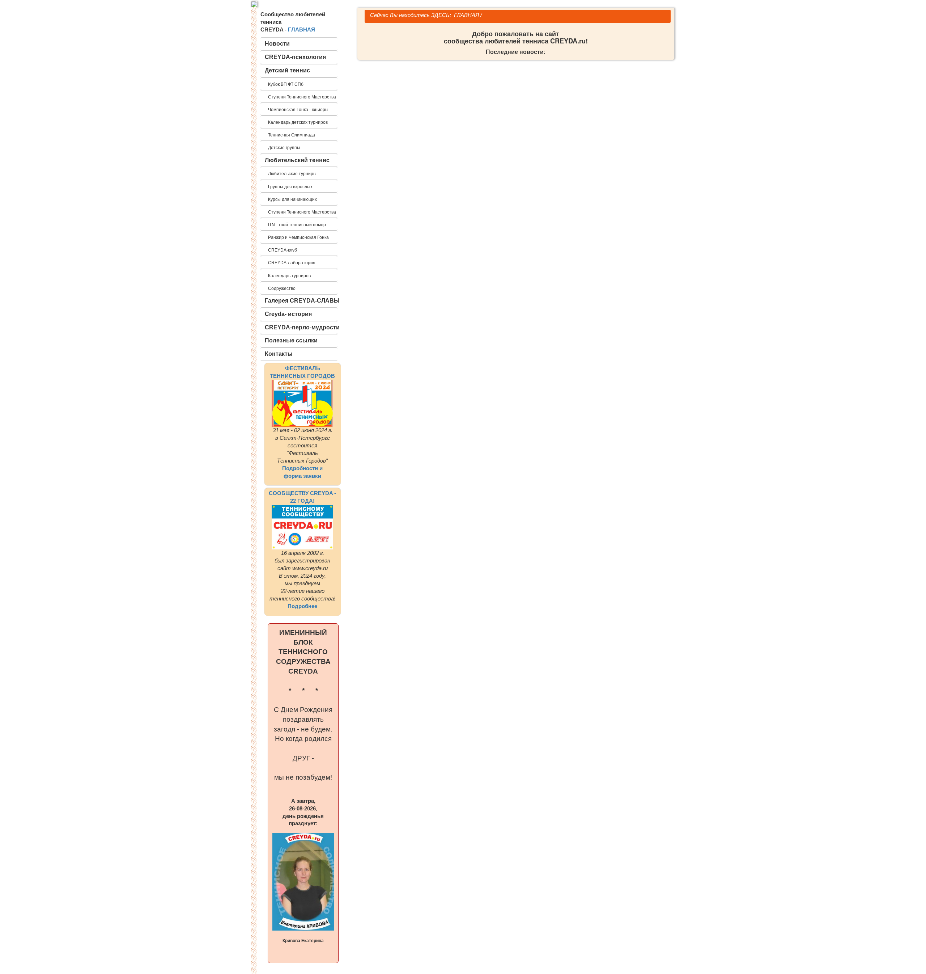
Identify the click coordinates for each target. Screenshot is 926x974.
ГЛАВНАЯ (301, 30)
